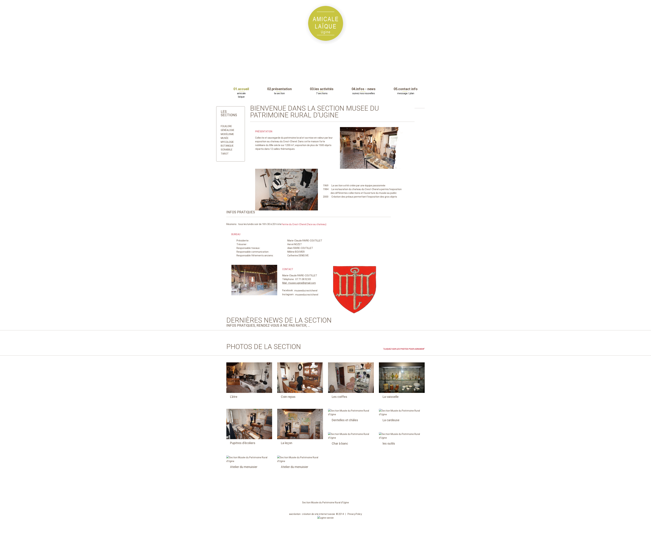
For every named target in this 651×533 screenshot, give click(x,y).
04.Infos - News (364, 89)
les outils (389, 443)
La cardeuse (391, 420)
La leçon (286, 443)
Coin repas (288, 396)
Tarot (225, 153)
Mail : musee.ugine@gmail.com (299, 283)
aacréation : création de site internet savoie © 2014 (316, 514)
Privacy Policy (355, 514)
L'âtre (233, 396)
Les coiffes (339, 396)
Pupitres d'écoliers (242, 443)
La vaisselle (391, 396)
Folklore (226, 126)
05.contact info (406, 89)
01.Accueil (241, 89)
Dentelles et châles (345, 420)
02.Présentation (279, 89)
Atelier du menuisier (243, 467)
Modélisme (227, 134)
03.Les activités (321, 89)
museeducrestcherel (305, 290)
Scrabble (226, 149)
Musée (225, 138)
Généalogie (227, 130)
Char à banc (340, 443)
